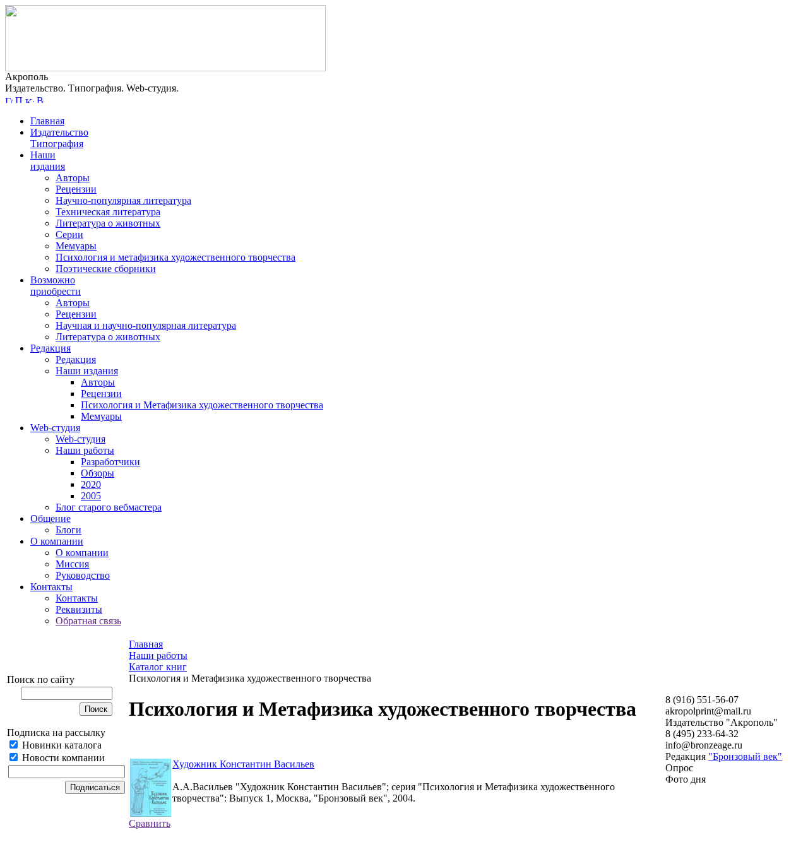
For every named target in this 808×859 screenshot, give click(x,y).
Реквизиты (79, 609)
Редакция (50, 348)
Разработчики (110, 461)
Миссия (72, 564)
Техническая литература (108, 211)
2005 (91, 495)
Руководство (83, 575)
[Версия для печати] (40, 99)
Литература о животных (108, 223)
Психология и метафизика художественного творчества (175, 257)
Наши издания (87, 370)
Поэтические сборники (106, 268)
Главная (47, 121)
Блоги (68, 529)
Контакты (51, 586)
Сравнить (149, 823)
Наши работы (85, 450)
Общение (50, 518)
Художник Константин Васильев (243, 764)
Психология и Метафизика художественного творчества (202, 405)
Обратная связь (88, 620)
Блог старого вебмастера (109, 507)
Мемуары (76, 245)
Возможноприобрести (55, 286)
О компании (56, 541)
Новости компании (62, 757)
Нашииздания (47, 161)
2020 (91, 484)
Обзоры (97, 473)
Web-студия (55, 427)
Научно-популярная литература (123, 200)
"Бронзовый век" (745, 756)
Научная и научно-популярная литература (146, 325)
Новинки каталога (61, 745)
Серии (69, 234)
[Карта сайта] (29, 99)
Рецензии (76, 189)
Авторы (73, 177)
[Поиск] (19, 99)
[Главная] (9, 99)
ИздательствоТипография (59, 138)
